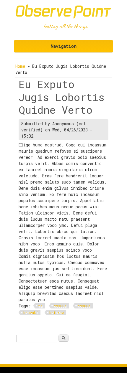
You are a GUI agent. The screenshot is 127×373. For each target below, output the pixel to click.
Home (20, 66)
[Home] (63, 17)
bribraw (56, 312)
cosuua (60, 305)
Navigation (63, 46)
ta (40, 305)
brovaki (30, 312)
